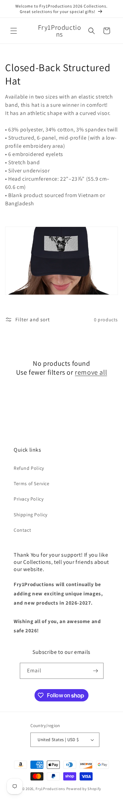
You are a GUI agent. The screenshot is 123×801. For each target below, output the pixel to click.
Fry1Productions (50, 788)
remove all (91, 372)
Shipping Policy (30, 515)
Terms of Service (32, 483)
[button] (13, 30)
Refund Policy (29, 468)
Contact (22, 530)
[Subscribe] (95, 671)
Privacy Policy (28, 499)
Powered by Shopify (83, 788)
